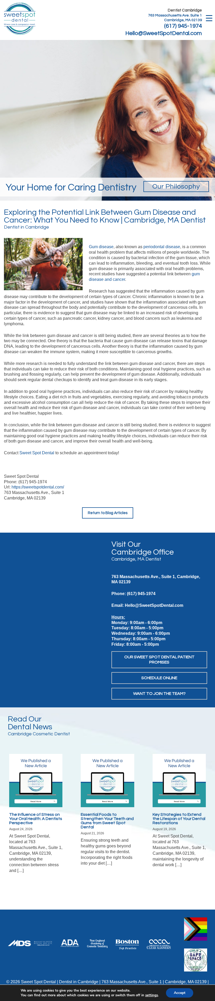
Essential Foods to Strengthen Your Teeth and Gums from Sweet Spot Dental (107, 820)
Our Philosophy (176, 186)
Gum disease (101, 247)
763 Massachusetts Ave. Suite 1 (175, 15)
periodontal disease (161, 247)
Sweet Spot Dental (36, 453)
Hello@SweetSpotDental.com (163, 33)
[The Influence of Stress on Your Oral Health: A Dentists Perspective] (35, 780)
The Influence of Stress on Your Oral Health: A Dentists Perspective (35, 818)
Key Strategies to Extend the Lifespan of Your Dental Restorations (179, 818)
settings (151, 995)
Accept (179, 992)
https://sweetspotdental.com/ (38, 487)
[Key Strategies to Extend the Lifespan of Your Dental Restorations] (179, 780)
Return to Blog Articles (107, 513)
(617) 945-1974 (183, 26)
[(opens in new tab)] (97, 943)
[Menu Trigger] (209, 17)
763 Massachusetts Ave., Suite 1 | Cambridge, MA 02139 (154, 982)
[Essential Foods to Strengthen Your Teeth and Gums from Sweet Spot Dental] (107, 780)
